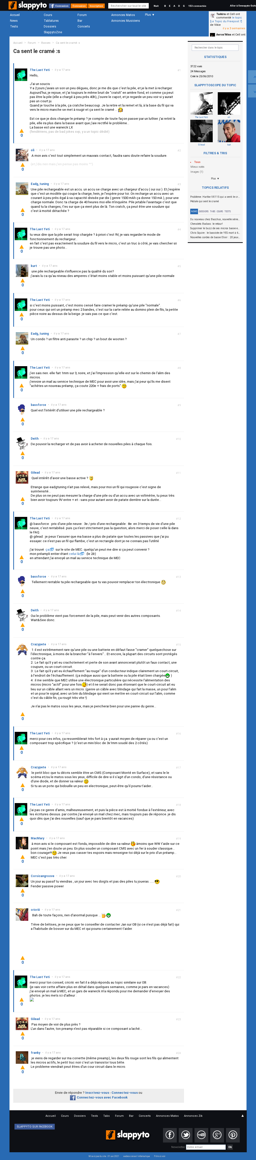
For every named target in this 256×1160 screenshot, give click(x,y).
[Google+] (217, 1135)
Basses (45, 42)
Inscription (96, 5)
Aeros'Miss (223, 34)
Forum (82, 15)
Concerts (84, 26)
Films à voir (159, 1156)
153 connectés (197, 5)
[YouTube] (201, 1135)
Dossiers (50, 26)
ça (47, 549)
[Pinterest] (233, 1135)
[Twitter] (185, 1135)
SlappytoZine (53, 32)
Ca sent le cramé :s (68, 42)
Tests (14, 26)
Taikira (221, 14)
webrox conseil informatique (136, 1156)
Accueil (15, 15)
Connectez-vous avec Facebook (102, 1097)
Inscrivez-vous (97, 1093)
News (14, 20)
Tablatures (51, 20)
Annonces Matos (123, 15)
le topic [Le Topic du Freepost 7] (226, 19)
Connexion (61, 5)
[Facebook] (170, 1135)
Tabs (212, 211)
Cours (48, 15)
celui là (74, 554)
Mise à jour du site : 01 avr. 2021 (103, 1156)
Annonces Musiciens (125, 20)
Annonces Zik (193, 1116)
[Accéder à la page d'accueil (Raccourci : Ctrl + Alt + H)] (28, 7)
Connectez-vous (125, 1093)
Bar (80, 20)
